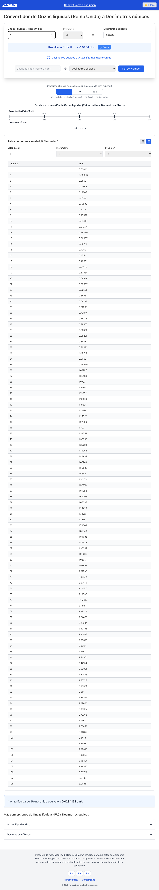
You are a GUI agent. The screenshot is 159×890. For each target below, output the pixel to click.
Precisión (110, 147)
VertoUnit (9, 5)
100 (95, 91)
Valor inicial (14, 147)
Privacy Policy (71, 879)
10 (79, 91)
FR (87, 873)
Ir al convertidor (131, 68)
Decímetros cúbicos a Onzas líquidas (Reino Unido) (82, 57)
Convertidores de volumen (80, 5)
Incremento (62, 147)
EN (71, 873)
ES (79, 873)
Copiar (106, 47)
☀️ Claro (149, 5)
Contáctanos (88, 879)
